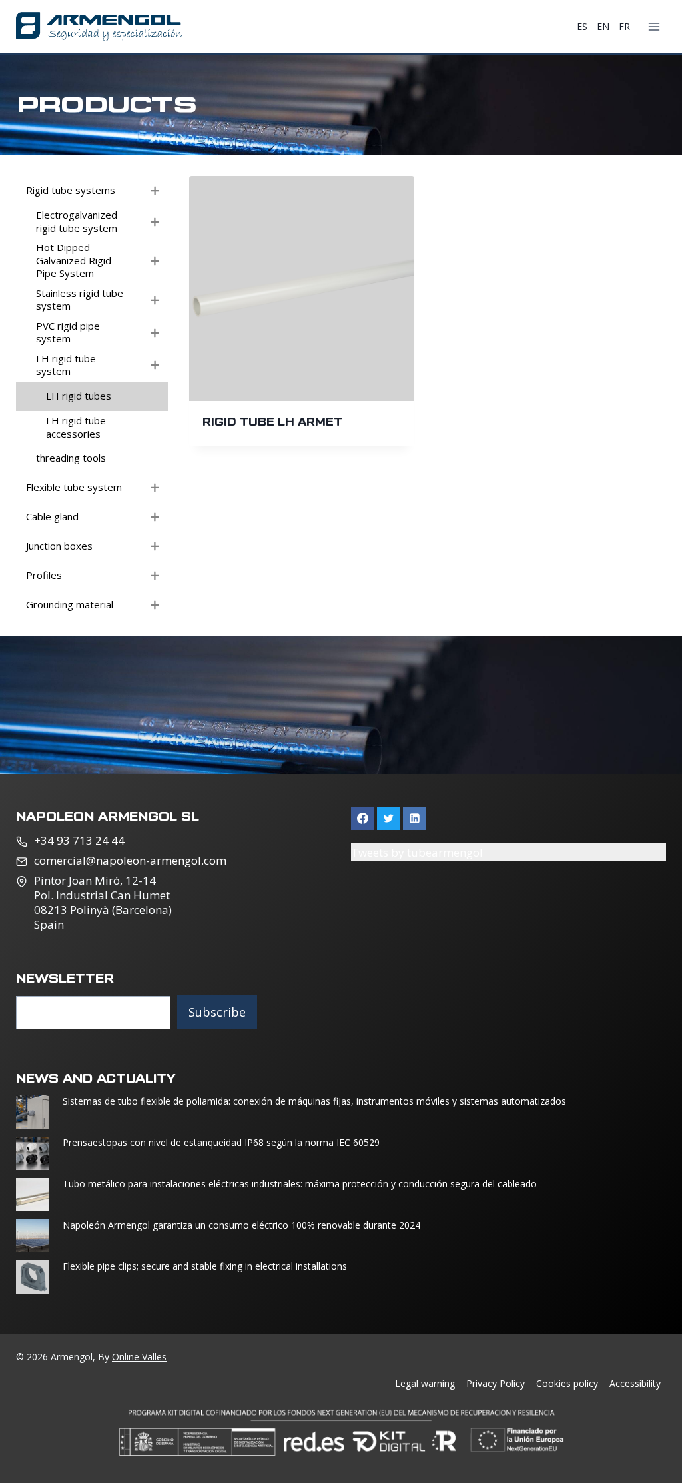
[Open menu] (653, 26)
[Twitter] (388, 818)
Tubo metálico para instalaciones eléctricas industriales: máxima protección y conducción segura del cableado (300, 1184)
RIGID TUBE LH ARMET (272, 421)
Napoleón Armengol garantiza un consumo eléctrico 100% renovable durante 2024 (241, 1225)
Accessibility (635, 1383)
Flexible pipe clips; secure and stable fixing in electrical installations (206, 1266)
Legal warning (425, 1383)
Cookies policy (567, 1383)
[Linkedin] (414, 818)
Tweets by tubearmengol (417, 852)
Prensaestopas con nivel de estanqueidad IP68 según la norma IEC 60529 (221, 1143)
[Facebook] (362, 818)
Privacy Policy (495, 1383)
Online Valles (139, 1356)
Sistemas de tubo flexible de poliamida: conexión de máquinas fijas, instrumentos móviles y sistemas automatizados (314, 1101)
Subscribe (217, 1012)
